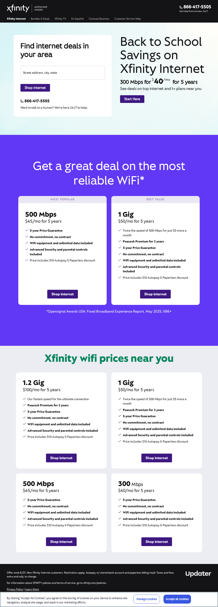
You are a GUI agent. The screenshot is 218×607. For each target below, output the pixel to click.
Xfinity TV (60, 18)
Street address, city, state (40, 73)
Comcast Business (99, 18)
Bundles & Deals (40, 18)
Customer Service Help (127, 18)
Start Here (132, 99)
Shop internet (35, 87)
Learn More (32, 589)
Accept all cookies (177, 599)
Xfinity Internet (16, 18)
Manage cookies (146, 599)
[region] (109, 599)
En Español (77, 18)
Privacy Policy (15, 589)
